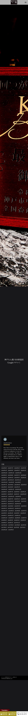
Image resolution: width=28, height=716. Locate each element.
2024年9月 (11, 482)
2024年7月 (4, 484)
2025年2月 (23, 477)
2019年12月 (11, 508)
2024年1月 (17, 487)
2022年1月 (4, 501)
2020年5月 (17, 506)
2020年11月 (11, 503)
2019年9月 (11, 510)
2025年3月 (17, 477)
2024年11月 (18, 480)
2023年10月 (18, 489)
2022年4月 (17, 499)
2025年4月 (10, 477)
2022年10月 (11, 496)
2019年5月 (4, 513)
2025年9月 (4, 475)
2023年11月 (11, 489)
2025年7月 (17, 475)
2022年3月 (23, 499)
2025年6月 (23, 475)
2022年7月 (10, 499)
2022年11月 (4, 496)
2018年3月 (23, 520)
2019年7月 (23, 510)
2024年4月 (24, 484)
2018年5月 (10, 520)
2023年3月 (4, 494)
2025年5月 (4, 477)
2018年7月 (23, 518)
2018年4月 (17, 520)
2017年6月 (4, 527)
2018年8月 (17, 518)
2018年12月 (11, 515)
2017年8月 (17, 525)
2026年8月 (4, 468)
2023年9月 (4, 491)
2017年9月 (11, 525)
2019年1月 (4, 515)
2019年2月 (23, 513)
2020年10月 (18, 503)
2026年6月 (17, 468)
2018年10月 (4, 518)
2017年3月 (16, 527)
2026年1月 (23, 470)
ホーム (2, 677)
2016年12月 (4, 529)
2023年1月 (16, 494)
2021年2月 (4, 503)
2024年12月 (11, 480)
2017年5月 (10, 527)
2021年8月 (17, 501)
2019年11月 (18, 508)
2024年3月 (4, 487)
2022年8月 (4, 499)
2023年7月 (10, 491)
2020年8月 (4, 506)
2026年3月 (10, 470)
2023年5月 (16, 491)
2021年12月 (11, 501)
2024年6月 (10, 484)
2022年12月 (23, 494)
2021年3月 (23, 501)
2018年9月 (11, 518)
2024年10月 (4, 482)
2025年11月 (11, 473)
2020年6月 (10, 506)
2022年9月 (18, 496)
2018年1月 (10, 522)
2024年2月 (10, 487)
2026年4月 (4, 470)
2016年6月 (11, 529)
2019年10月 (4, 510)
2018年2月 (4, 522)
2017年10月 (4, 525)
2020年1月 (4, 508)
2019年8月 (17, 510)
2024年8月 (18, 482)
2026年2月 (17, 470)
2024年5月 (17, 484)
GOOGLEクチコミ (8, 677)
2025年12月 (4, 473)
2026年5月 (23, 468)
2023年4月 (23, 491)
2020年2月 (23, 506)
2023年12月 (4, 489)
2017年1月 (22, 527)
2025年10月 (18, 473)
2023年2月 (10, 494)
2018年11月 (17, 515)
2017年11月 (17, 522)
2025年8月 (10, 475)
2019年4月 (10, 513)
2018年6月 (4, 520)
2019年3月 (16, 513)
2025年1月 (4, 480)
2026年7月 (10, 468)
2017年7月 (23, 525)
